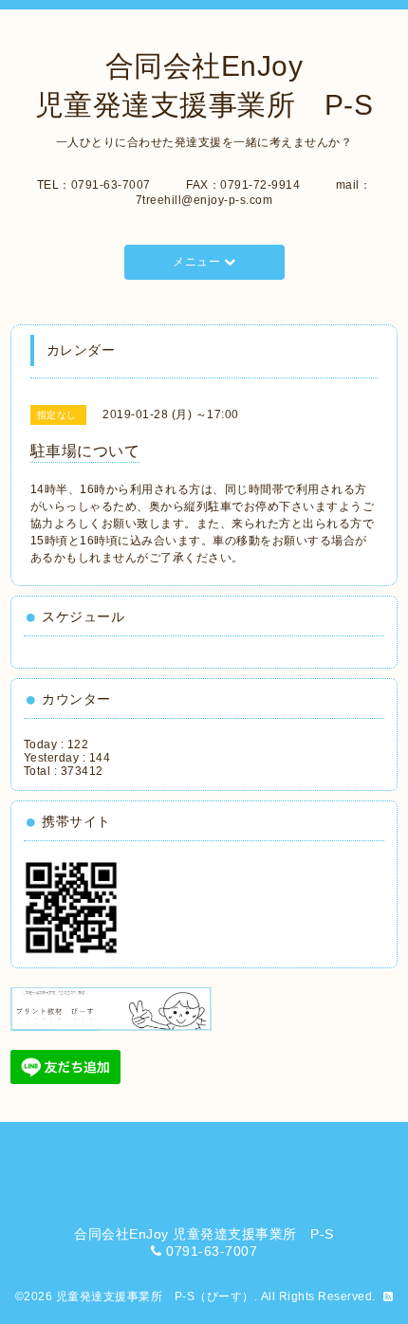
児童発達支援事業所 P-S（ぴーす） (155, 1296)
